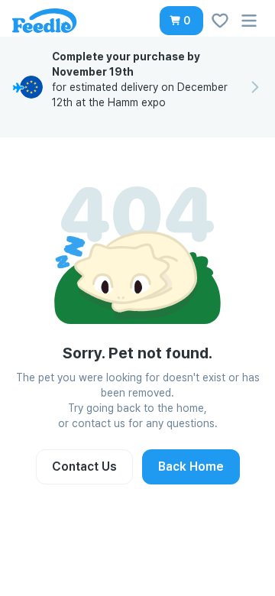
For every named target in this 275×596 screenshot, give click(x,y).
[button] (181, 20)
